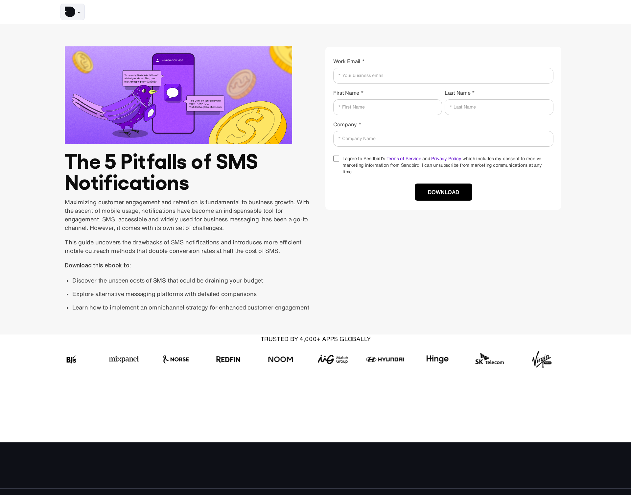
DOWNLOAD (443, 192)
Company (345, 124)
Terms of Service (403, 158)
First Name (346, 92)
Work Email (346, 61)
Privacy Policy (446, 158)
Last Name (457, 92)
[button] (72, 12)
